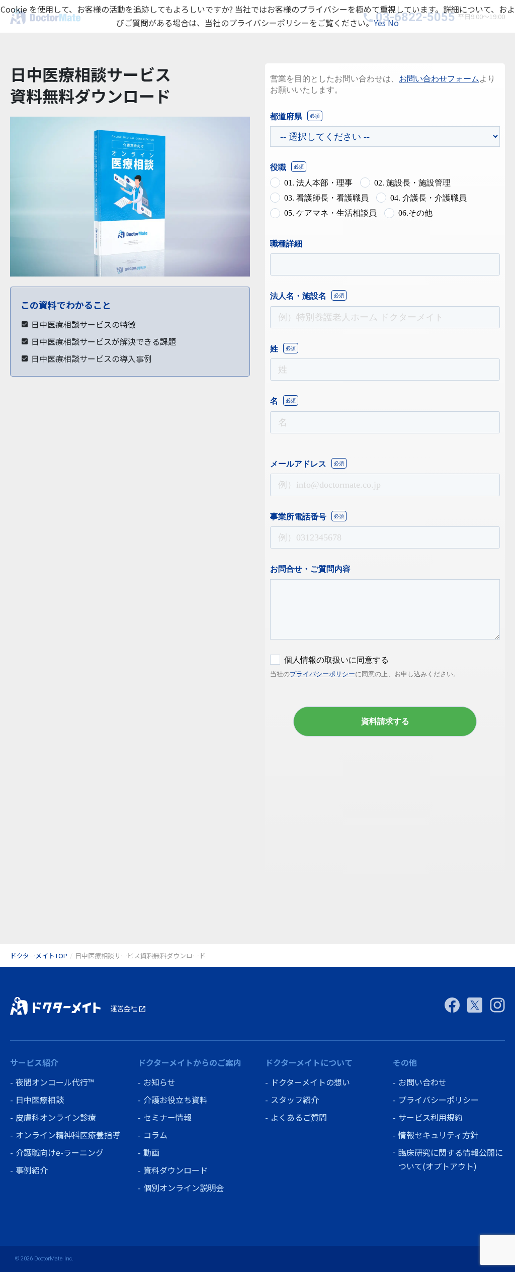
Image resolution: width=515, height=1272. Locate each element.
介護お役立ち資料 (175, 1100)
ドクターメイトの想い (310, 1082)
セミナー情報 (167, 1117)
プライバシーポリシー (438, 1100)
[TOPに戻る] (55, 1006)
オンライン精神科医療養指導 (68, 1135)
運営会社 (128, 1008)
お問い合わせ (422, 1082)
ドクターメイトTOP (38, 955)
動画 (151, 1152)
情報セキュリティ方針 (438, 1135)
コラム (155, 1135)
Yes (380, 23)
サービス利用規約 (430, 1117)
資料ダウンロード (175, 1170)
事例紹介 (32, 1170)
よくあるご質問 (299, 1117)
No (393, 23)
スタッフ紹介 (295, 1100)
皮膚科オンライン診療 (56, 1117)
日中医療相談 (40, 1100)
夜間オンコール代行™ (55, 1082)
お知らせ (159, 1082)
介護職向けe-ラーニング (60, 1152)
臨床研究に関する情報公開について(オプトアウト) (450, 1159)
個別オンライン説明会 (183, 1188)
